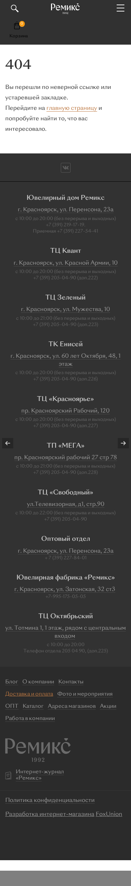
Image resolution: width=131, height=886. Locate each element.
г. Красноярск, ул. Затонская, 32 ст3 (64, 589)
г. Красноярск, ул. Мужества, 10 (65, 309)
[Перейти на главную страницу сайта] (65, 8)
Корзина (18, 36)
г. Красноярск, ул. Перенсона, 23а (66, 210)
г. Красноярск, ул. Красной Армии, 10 (66, 263)
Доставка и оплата (29, 694)
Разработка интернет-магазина (49, 814)
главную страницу (71, 108)
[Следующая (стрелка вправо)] (119, 443)
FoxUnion (109, 814)
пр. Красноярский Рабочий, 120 (65, 411)
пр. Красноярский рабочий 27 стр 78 (65, 458)
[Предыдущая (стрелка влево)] (12, 443)
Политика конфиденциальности (50, 800)
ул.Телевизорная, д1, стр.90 (65, 504)
